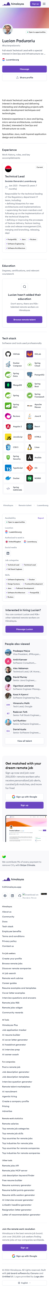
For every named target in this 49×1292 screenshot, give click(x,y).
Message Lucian (24, 629)
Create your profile (12, 958)
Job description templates (15, 1076)
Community (8, 916)
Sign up (24, 805)
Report (41, 518)
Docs (4, 921)
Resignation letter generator (16, 1209)
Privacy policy (9, 941)
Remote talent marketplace (16, 1086)
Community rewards (12, 1012)
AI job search (9, 973)
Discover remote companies (16, 968)
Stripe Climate (27, 865)
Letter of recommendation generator (21, 1214)
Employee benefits (11, 931)
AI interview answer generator (17, 1200)
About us (6, 911)
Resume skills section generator (18, 1195)
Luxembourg (42, 505)
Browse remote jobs (12, 963)
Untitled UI (7, 1276)
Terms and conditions (13, 936)
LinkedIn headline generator (16, 1204)
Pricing (5, 1106)
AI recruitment (9, 1091)
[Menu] (44, 4)
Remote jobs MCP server (14, 1170)
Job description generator (15, 1072)
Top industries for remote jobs (17, 1143)
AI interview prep (11, 1049)
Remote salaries (10, 1123)
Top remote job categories (15, 1128)
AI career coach (10, 1054)
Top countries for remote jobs (17, 1138)
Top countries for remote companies (21, 1148)
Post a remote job (11, 1067)
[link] (8, 505)
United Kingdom (15, 542)
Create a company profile (15, 1101)
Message (24, 69)
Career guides (9, 983)
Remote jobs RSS (10, 1002)
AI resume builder (11, 1034)
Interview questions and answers (19, 997)
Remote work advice (12, 978)
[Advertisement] (24, 90)
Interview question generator (17, 1081)
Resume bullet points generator (18, 1190)
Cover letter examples (13, 993)
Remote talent (25, 505)
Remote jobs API (10, 1165)
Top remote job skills (12, 1133)
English (24, 1283)
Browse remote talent (24, 319)
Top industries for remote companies (21, 1153)
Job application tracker (14, 1030)
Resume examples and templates (19, 988)
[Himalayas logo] (13, 3)
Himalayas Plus (10, 1025)
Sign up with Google (26, 796)
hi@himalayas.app (11, 887)
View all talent (24, 741)
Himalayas (8, 505)
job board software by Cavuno (23, 1273)
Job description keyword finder (18, 1175)
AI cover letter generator (15, 1039)
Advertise (7, 1111)
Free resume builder (12, 1180)
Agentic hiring (9, 1096)
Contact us (8, 946)
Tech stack (7, 926)
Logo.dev (39, 1276)
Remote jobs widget (12, 1007)
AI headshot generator (14, 1044)
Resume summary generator (16, 1185)
